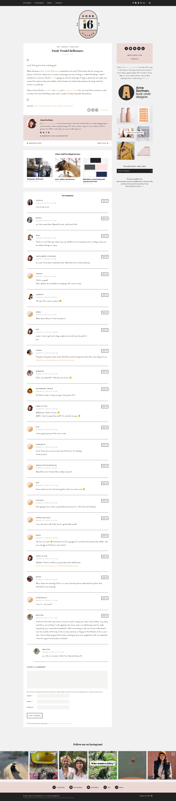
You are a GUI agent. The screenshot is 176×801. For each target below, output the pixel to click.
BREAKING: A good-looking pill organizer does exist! (94, 180)
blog (57, 90)
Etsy (36, 106)
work (53, 77)
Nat (37, 483)
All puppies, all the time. (35, 179)
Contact (59, 3)
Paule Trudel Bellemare (49, 71)
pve (37, 329)
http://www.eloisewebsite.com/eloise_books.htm (55, 360)
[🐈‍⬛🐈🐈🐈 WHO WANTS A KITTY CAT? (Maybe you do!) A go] (103, 765)
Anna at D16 (41, 406)
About (49, 3)
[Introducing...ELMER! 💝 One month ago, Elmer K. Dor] (44, 765)
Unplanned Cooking (46, 256)
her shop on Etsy (70, 90)
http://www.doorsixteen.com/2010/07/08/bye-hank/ (57, 565)
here (142, 186)
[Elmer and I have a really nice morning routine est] (14, 765)
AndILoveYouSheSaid (46, 465)
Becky (39, 577)
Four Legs (74, 47)
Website (30, 707)
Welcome (145, 78)
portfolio (48, 90)
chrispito (41, 444)
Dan (38, 235)
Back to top (145, 796)
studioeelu (41, 598)
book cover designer (50, 123)
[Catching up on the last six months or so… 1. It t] (162, 765)
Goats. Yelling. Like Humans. (65, 179)
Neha (38, 535)
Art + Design (62, 47)
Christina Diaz (43, 518)
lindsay (40, 294)
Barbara (40, 371)
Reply (105, 201)
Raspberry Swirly (44, 389)
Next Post (102, 143)
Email (30, 701)
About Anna (132, 55)
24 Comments (104, 110)
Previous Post (35, 143)
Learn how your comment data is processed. (60, 723)
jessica (39, 200)
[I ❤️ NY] (132, 765)
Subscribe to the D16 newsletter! (55, 136)
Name (30, 696)
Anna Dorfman (46, 120)
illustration (45, 106)
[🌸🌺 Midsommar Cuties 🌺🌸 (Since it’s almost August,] (73, 765)
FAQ (140, 55)
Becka (39, 218)
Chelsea (40, 500)
